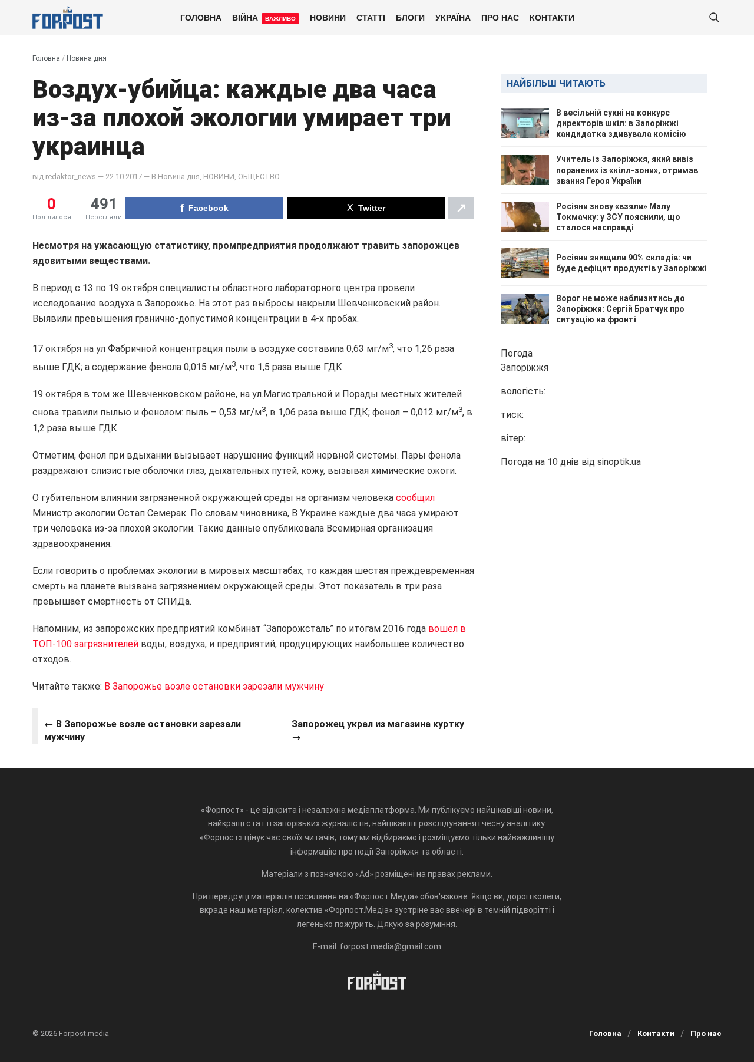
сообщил (415, 497)
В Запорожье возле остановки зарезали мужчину (214, 686)
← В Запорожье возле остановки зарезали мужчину (142, 730)
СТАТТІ (370, 17)
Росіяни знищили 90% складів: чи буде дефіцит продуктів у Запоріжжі (631, 263)
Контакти (552, 17)
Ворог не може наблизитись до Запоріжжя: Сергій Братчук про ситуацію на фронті (620, 308)
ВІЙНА (264, 17)
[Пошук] (714, 18)
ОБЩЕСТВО (259, 176)
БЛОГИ (410, 17)
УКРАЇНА (453, 17)
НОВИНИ (328, 17)
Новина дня (87, 58)
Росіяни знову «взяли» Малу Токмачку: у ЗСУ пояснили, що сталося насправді (618, 217)
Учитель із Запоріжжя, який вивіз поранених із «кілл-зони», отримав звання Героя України (627, 170)
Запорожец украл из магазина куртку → (378, 730)
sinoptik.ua (619, 462)
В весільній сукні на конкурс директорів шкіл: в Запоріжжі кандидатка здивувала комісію (621, 123)
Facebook (208, 208)
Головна (200, 17)
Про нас (500, 17)
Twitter (371, 208)
